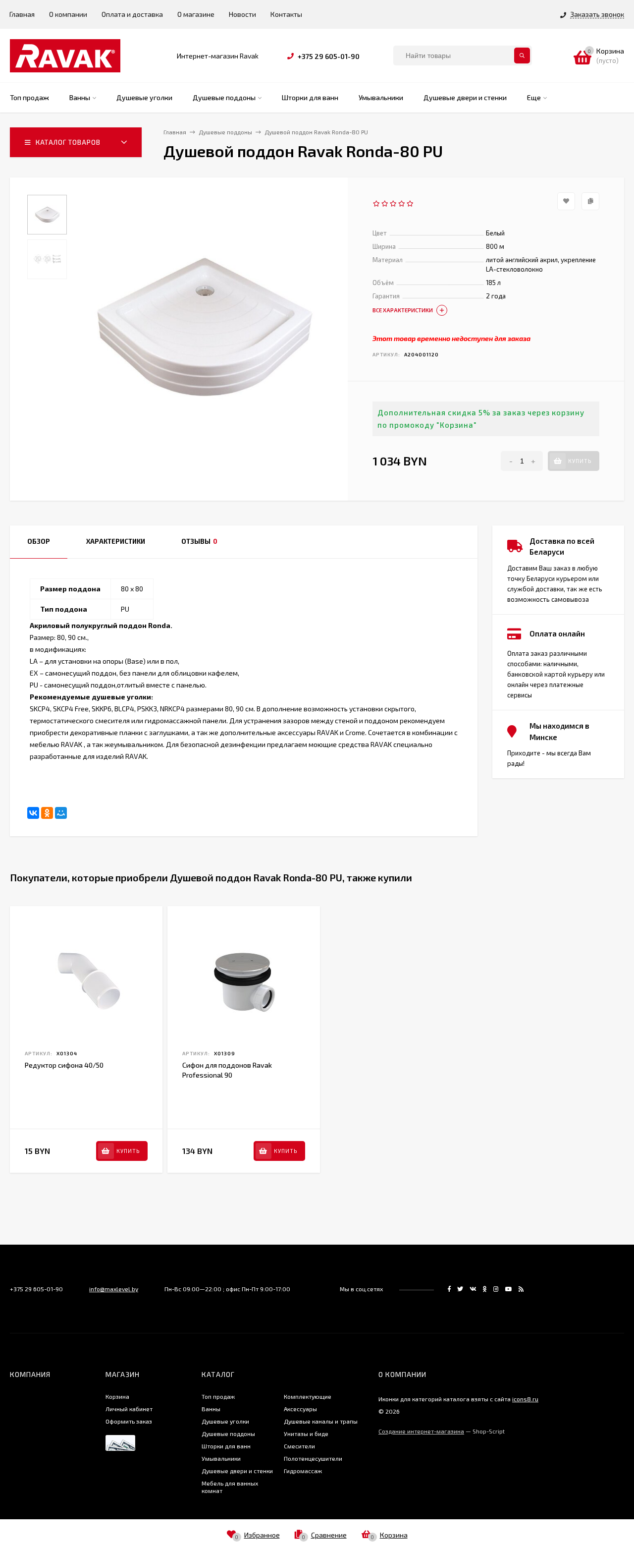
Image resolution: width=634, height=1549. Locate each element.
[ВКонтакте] (33, 813)
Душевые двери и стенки (237, 1470)
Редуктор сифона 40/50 (64, 1065)
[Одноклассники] (47, 813)
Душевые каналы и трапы (321, 1421)
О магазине (195, 14)
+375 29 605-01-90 (329, 56)
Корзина (117, 1396)
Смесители (299, 1445)
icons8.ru (525, 1398)
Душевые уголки (225, 1421)
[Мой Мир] (61, 813)
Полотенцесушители (313, 1458)
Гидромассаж (303, 1470)
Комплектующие (307, 1396)
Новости (242, 14)
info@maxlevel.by (113, 1288)
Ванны (211, 1408)
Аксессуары (300, 1408)
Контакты (286, 14)
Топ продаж (218, 1396)
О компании (68, 14)
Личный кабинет (129, 1408)
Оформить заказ (129, 1421)
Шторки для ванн (226, 1445)
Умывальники (221, 1458)
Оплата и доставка (132, 14)
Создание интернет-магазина (421, 1431)
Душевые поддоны (228, 1433)
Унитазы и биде (306, 1433)
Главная (22, 14)
